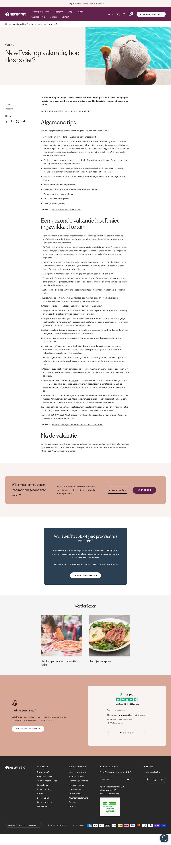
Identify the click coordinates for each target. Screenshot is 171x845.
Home (8, 24)
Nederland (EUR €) (14, 825)
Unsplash (72, 451)
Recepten (59, 11)
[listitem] (6, 121)
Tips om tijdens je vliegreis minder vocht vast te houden (77, 424)
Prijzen (80, 11)
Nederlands (32, 825)
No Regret (73, 380)
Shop (70, 11)
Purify (48, 247)
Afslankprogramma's (40, 11)
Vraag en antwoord (77, 772)
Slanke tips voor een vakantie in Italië (60, 663)
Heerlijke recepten (100, 661)
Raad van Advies (76, 776)
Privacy (72, 802)
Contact (65, 17)
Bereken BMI (43, 798)
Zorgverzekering (76, 785)
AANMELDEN (144, 490)
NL (109, 14)
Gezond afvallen (44, 802)
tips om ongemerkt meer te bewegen (86, 402)
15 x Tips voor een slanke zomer (66, 209)
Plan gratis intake (151, 14)
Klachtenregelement (78, 798)
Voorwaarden (75, 789)
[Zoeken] (118, 14)
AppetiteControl (50, 387)
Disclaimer (42, 806)
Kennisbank (42, 785)
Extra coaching (44, 789)
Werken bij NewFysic (78, 780)
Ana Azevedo (58, 451)
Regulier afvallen (45, 776)
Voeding (17, 24)
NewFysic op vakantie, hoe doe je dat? (39, 24)
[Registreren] (128, 780)
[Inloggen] (124, 14)
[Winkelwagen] (130, 14)
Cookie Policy (75, 793)
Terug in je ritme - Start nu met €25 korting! (85, 3)
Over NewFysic (38, 17)
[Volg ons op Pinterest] (162, 779)
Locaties (53, 17)
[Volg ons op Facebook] (147, 779)
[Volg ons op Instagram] (154, 779)
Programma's (43, 772)
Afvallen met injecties (47, 780)
